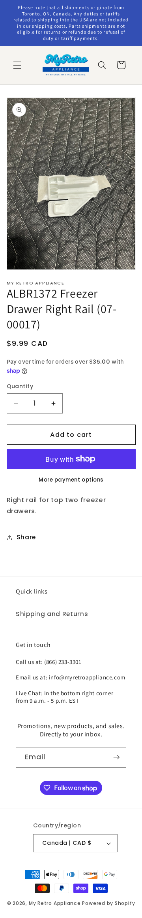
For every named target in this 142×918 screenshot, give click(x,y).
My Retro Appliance (55, 903)
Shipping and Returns (52, 614)
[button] (17, 64)
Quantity (20, 386)
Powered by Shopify (108, 903)
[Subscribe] (116, 757)
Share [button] (26, 537)
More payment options (71, 480)
